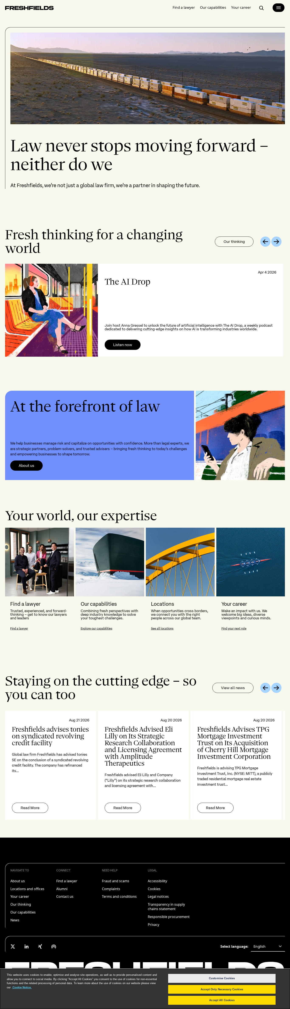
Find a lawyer (184, 7)
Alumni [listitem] (62, 888)
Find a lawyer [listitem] (66, 881)
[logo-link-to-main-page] (29, 8)
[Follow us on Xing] (40, 946)
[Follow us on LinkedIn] (26, 946)
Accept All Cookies (221, 1000)
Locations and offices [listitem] (27, 888)
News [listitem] (14, 920)
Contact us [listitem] (64, 896)
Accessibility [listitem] (157, 881)
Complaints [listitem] (111, 888)
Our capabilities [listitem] (23, 912)
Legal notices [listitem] (158, 896)
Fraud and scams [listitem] (115, 881)
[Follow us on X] (12, 946)
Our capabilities (213, 7)
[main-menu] (278, 7)
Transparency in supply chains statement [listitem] (166, 906)
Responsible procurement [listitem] (169, 916)
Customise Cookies (222, 978)
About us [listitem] (17, 881)
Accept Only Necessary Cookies (222, 989)
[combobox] (268, 946)
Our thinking (234, 241)
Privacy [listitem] (153, 924)
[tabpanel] (145, 310)
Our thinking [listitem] (20, 904)
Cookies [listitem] (154, 888)
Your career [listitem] (19, 896)
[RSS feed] (53, 946)
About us (26, 465)
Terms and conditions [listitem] (119, 896)
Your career (241, 7)
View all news (233, 687)
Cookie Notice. (22, 987)
